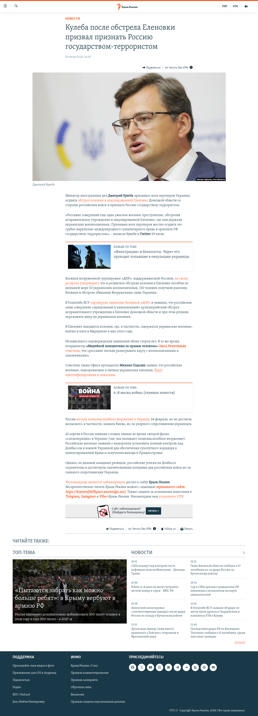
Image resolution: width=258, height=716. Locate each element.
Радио (17, 687)
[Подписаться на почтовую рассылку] (213, 667)
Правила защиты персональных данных (98, 701)
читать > (153, 510)
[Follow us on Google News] (168, 667)
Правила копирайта (84, 680)
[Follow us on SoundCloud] (186, 667)
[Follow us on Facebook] (132, 667)
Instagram (88, 496)
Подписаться (21, 680)
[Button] (151, 67)
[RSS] (195, 667)
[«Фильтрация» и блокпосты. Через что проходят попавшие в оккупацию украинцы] (89, 257)
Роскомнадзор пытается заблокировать (95, 482)
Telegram (72, 496)
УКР (224, 6)
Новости (72, 19)
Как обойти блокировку (29, 701)
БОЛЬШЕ (240, 642)
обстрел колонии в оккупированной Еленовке (113, 200)
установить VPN (171, 496)
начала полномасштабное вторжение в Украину (113, 419)
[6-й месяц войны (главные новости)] (89, 398)
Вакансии (77, 694)
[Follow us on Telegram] (177, 667)
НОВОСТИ (141, 552)
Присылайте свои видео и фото (33, 665)
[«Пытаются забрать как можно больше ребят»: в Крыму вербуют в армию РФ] (70, 591)
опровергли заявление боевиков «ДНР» (120, 303)
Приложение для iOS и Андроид (34, 672)
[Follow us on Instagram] (159, 667)
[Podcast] (204, 667)
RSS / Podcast (21, 694)
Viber (103, 496)
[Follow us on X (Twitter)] (141, 667)
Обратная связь (81, 687)
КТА (235, 6)
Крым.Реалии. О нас (84, 665)
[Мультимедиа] (246, 6)
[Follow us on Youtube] (150, 667)
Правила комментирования (90, 672)
